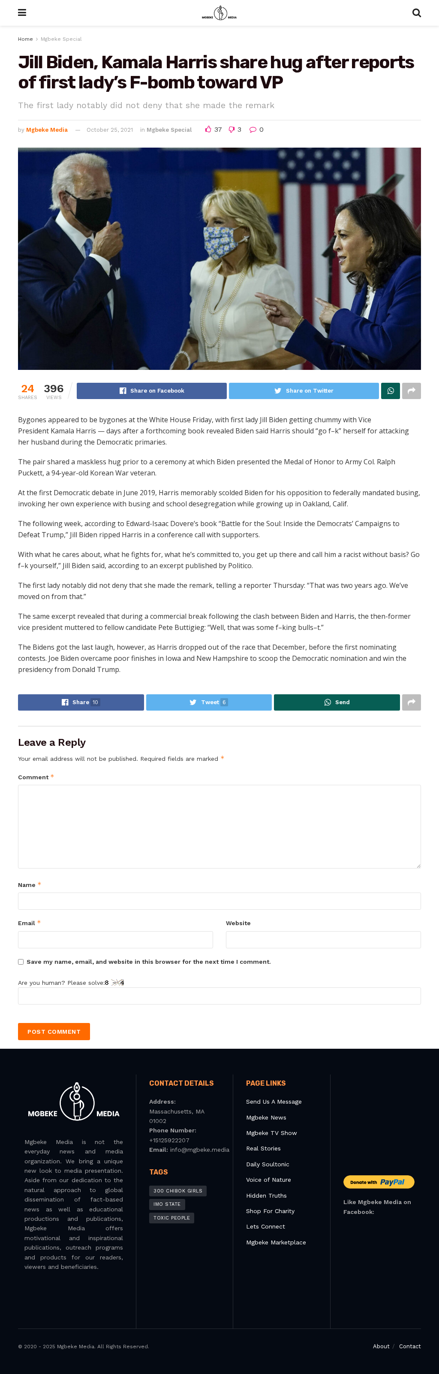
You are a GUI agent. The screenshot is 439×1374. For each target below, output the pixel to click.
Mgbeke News (266, 1117)
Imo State (167, 1204)
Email (29, 923)
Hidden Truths (266, 1195)
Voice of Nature (268, 1179)
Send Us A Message (274, 1101)
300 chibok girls (177, 1191)
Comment (36, 777)
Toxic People (171, 1218)
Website (238, 923)
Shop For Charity (270, 1211)
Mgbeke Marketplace (276, 1242)
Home (25, 39)
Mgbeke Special (61, 39)
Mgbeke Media (47, 130)
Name (30, 885)
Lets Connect (265, 1226)
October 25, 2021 (110, 130)
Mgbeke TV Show (271, 1132)
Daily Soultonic (267, 1164)
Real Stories (264, 1148)
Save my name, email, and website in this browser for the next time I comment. (149, 961)
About (381, 1346)
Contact (410, 1346)
